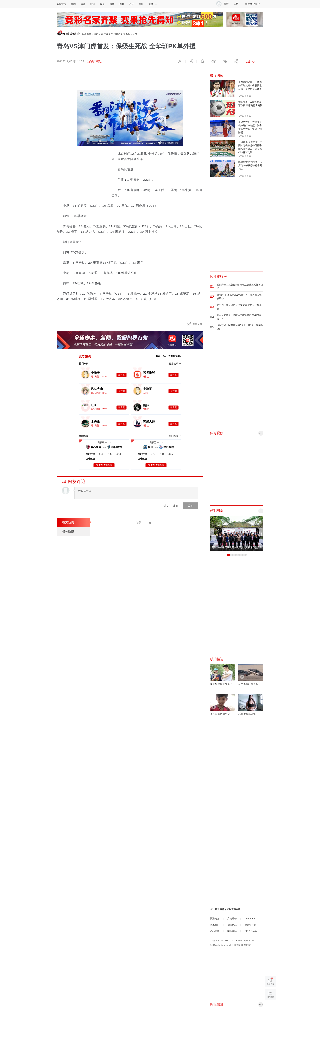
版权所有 (246, 945)
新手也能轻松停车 (248, 684)
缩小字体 (179, 61)
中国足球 (159, 944)
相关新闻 (68, 522)
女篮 (156, 680)
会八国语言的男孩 (220, 714)
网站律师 (232, 931)
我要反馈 (197, 324)
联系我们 (214, 924)
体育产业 (148, 800)
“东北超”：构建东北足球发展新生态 (152, 522)
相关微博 (68, 531)
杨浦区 (146, 633)
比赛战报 (148, 991)
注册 (236, 3)
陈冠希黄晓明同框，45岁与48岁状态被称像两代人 (250, 165)
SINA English (251, 931)
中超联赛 (115, 34)
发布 (190, 506)
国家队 (147, 873)
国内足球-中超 (101, 34)
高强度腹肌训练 (247, 714)
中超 (145, 944)
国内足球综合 (94, 61)
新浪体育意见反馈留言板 (228, 909)
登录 (166, 506)
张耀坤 (157, 800)
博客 (121, 4)
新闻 (73, 4)
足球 (153, 537)
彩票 (151, 704)
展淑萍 (163, 680)
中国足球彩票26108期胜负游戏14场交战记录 (159, 906)
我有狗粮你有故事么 (221, 684)
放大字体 (191, 61)
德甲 (145, 704)
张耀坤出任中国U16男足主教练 (148, 786)
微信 (224, 61)
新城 (145, 1014)
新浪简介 (214, 918)
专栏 (141, 4)
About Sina (250, 918)
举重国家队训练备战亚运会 (145, 859)
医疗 (151, 824)
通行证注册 (250, 924)
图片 (131, 4)
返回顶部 (270, 1007)
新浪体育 (86, 34)
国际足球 (144, 560)
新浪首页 (61, 4)
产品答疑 (214, 931)
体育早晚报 (149, 584)
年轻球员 (162, 537)
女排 (151, 753)
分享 (235, 61)
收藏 (202, 61)
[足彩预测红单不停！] (140, 13)
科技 (112, 4)
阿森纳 (160, 584)
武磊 (151, 944)
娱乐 (102, 4)
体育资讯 (148, 680)
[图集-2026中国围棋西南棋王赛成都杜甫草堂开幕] (236, 517)
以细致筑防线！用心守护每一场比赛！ (154, 810)
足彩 (145, 657)
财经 (92, 4)
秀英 (152, 560)
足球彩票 (154, 920)
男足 (164, 800)
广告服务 (232, 918)
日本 (145, 753)
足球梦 (152, 967)
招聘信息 (232, 924)
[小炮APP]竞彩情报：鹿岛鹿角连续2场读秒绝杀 (161, 546)
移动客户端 (251, 3)
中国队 (158, 753)
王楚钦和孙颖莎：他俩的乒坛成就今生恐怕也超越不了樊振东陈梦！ (250, 85)
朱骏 (145, 967)
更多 (150, 4)
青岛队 (126, 34)
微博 (213, 61)
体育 (83, 4)
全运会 (147, 537)
